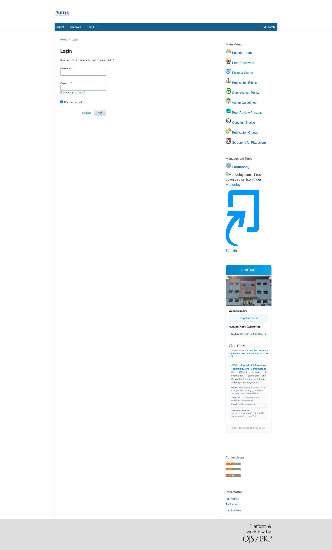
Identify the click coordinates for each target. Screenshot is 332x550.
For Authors (232, 504)
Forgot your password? (72, 92)
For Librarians (233, 510)
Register (262, 2)
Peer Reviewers (243, 62)
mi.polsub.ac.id (249, 317)
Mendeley (233, 185)
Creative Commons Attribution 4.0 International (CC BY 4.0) (248, 353)
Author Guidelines (244, 102)
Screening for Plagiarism (249, 142)
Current (59, 26)
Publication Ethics (244, 82)
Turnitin (231, 251)
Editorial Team (242, 52)
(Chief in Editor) (248, 334)
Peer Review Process (247, 112)
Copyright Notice (243, 122)
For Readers (232, 498)
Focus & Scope (242, 72)
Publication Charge (245, 132)
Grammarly (240, 167)
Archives (75, 26)
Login (274, 2)
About (91, 26)
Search (270, 26)
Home (63, 39)
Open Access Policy (245, 92)
